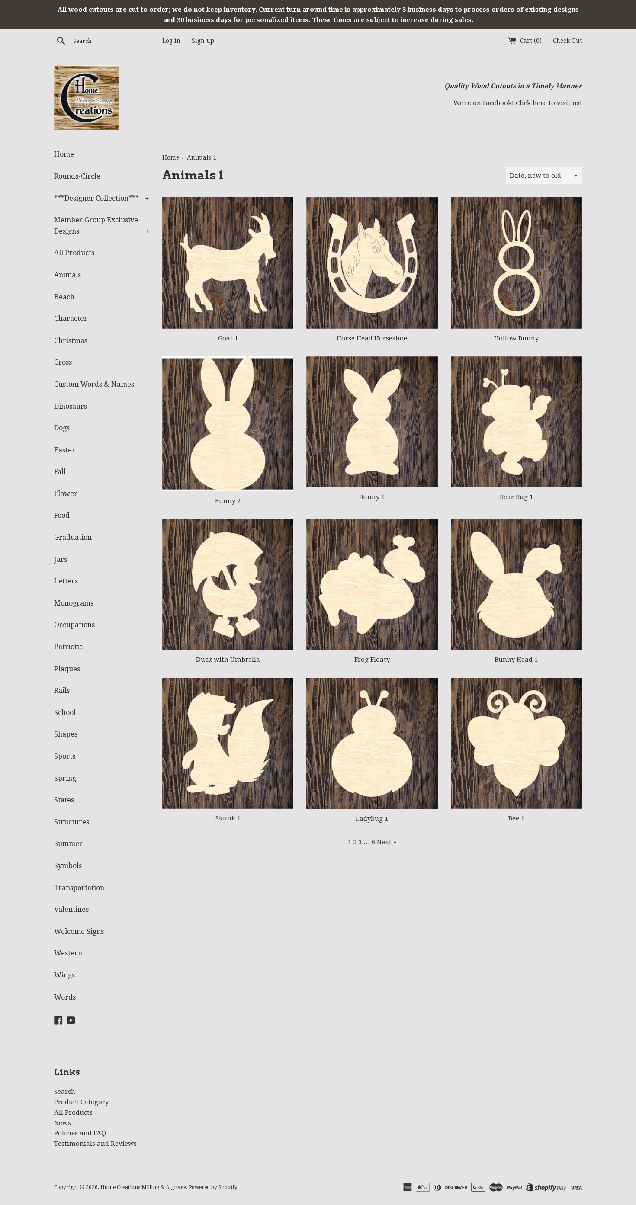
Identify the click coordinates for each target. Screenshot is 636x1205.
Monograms (73, 603)
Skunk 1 (228, 818)
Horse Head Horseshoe (372, 338)
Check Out (567, 40)
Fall (60, 472)
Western (68, 953)
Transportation (79, 888)
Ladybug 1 (372, 819)
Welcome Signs (79, 931)
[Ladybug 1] (371, 743)
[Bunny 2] (227, 423)
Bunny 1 (372, 497)
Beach (64, 297)
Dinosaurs (70, 406)
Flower (65, 494)
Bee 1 (516, 818)
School (65, 712)
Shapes (65, 734)
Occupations (74, 625)
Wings (64, 975)
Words (65, 997)
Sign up (203, 40)
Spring (65, 778)
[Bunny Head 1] (516, 584)
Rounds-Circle (77, 176)
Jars (60, 559)
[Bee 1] (516, 743)
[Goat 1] (227, 262)
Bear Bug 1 (516, 497)
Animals (67, 275)
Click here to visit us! (549, 103)
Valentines (71, 909)
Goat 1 (228, 338)
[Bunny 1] (371, 421)
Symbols (68, 866)
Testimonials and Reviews (95, 1143)
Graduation (73, 537)
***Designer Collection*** (101, 198)
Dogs (62, 428)
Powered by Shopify (213, 1187)
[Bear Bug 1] (516, 421)
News (62, 1123)
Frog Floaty (372, 659)
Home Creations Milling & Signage (143, 1187)
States (64, 800)
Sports (64, 756)
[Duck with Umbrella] (227, 584)
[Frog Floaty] (371, 584)
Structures (71, 822)
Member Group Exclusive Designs (101, 225)
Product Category (81, 1102)
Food (62, 515)
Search (64, 1092)
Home (64, 154)
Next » (386, 842)
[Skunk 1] (227, 743)
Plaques (67, 669)
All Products (74, 253)
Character (70, 318)
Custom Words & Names (94, 384)
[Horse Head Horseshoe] (371, 262)
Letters (66, 581)
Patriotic (68, 647)
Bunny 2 (228, 501)
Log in (171, 40)
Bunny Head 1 (516, 659)
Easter (64, 450)
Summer (68, 844)
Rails (62, 690)
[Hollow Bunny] (516, 262)
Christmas (70, 341)
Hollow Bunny (516, 338)
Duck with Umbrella (228, 659)
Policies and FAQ (80, 1133)
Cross (63, 362)
